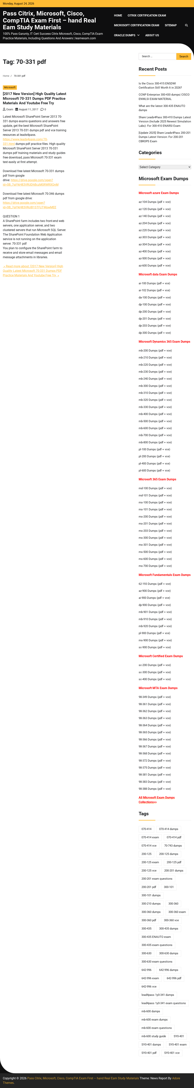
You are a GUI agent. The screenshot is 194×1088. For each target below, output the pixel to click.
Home (118, 15)
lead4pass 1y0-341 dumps (158, 995)
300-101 (169, 887)
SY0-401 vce (172, 1053)
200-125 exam (150, 862)
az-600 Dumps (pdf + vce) (155, 265)
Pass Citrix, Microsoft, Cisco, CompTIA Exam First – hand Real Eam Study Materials (49, 20)
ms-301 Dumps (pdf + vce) (155, 544)
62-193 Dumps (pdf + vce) (155, 584)
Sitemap (171, 25)
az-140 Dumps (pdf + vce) (155, 216)
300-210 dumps (151, 903)
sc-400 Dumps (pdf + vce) (155, 679)
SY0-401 (179, 1036)
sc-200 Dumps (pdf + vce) (155, 665)
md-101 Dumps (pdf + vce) (155, 495)
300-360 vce (171, 920)
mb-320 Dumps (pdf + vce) (155, 400)
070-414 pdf (174, 837)
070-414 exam (150, 837)
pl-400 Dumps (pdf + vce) (154, 463)
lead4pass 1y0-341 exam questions (164, 1003)
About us (152, 35)
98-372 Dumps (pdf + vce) (155, 760)
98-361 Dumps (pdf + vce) (155, 704)
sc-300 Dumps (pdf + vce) (155, 672)
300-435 (146, 928)
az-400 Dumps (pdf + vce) (155, 251)
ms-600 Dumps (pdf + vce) (155, 559)
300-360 (173, 903)
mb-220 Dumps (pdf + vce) (155, 364)
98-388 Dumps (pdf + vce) (155, 788)
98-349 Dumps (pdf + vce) (155, 697)
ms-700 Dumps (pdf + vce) (155, 566)
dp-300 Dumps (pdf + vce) (155, 333)
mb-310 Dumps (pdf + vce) (155, 393)
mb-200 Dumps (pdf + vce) (155, 350)
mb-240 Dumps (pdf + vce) (155, 378)
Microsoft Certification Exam (136, 25)
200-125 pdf (174, 862)
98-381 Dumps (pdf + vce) (155, 774)
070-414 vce (149, 845)
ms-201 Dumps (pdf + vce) (155, 523)
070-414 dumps (168, 829)
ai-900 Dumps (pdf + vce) (154, 598)
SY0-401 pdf (149, 1053)
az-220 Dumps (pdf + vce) (155, 230)
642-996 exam (150, 978)
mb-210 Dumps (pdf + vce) (155, 357)
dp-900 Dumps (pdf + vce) (155, 605)
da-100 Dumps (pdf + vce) (155, 297)
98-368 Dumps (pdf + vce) (155, 753)
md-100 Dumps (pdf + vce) (155, 488)
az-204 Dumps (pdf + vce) (155, 223)
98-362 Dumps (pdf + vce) (155, 711)
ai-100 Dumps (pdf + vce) (154, 283)
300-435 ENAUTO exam (156, 937)
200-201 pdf (149, 887)
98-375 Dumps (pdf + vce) (155, 767)
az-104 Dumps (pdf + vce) (155, 202)
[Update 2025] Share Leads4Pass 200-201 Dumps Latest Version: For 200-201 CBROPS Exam (165, 137)
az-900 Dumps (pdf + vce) (155, 591)
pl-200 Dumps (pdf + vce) (154, 456)
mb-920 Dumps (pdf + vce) (155, 626)
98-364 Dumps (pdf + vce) (155, 725)
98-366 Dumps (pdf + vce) (155, 739)
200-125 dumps (168, 854)
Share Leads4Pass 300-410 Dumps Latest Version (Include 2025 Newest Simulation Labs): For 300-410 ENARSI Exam (165, 122)
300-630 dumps (168, 953)
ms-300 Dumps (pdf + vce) (155, 537)
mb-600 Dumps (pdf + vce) (155, 428)
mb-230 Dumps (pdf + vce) (155, 371)
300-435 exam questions (157, 945)
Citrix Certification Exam (147, 15)
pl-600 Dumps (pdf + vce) (154, 470)
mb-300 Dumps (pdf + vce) (155, 386)
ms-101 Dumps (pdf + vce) (155, 509)
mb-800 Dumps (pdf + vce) (155, 442)
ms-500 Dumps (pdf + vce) (155, 552)
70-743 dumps (173, 845)
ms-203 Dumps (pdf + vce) (155, 530)
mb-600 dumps (151, 1011)
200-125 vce (149, 870)
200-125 (146, 854)
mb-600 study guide (154, 1036)
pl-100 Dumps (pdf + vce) (154, 449)
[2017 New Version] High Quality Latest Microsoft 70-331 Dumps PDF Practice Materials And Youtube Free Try (34, 98)
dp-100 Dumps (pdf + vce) (155, 304)
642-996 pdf (174, 978)
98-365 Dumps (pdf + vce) (155, 732)
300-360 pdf (149, 920)
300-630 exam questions (157, 961)
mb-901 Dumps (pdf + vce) (155, 612)
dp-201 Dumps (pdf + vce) (155, 318)
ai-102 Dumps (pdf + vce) (154, 290)
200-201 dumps (173, 870)
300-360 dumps (151, 912)
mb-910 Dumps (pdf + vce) (155, 619)
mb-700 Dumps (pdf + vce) (155, 435)
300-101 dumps (151, 895)
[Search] (186, 25)
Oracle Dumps (124, 35)
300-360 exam (177, 912)
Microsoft (10, 87)
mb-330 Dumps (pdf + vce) (155, 407)
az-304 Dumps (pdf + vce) (155, 244)
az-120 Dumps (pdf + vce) (155, 209)
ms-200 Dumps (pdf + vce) (155, 516)
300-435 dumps (168, 928)
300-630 (146, 953)
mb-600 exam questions (157, 1028)
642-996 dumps (168, 970)
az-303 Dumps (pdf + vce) (155, 237)
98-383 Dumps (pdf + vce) (155, 782)
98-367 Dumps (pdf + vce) (155, 746)
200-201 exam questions (157, 878)
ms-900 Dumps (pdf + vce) (155, 640)
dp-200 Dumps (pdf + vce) (155, 311)
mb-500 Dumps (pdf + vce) (155, 421)
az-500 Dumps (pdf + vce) (155, 258)
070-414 (146, 829)
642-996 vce (149, 986)
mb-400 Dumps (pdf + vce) (155, 414)
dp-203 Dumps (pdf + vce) (155, 325)
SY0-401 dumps (151, 1044)
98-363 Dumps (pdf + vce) (155, 718)
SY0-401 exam (178, 1044)
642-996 (146, 970)
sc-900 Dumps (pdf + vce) (155, 647)
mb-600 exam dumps (155, 1019)
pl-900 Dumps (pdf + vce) (154, 633)
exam (9, 109)
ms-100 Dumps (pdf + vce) (155, 502)
